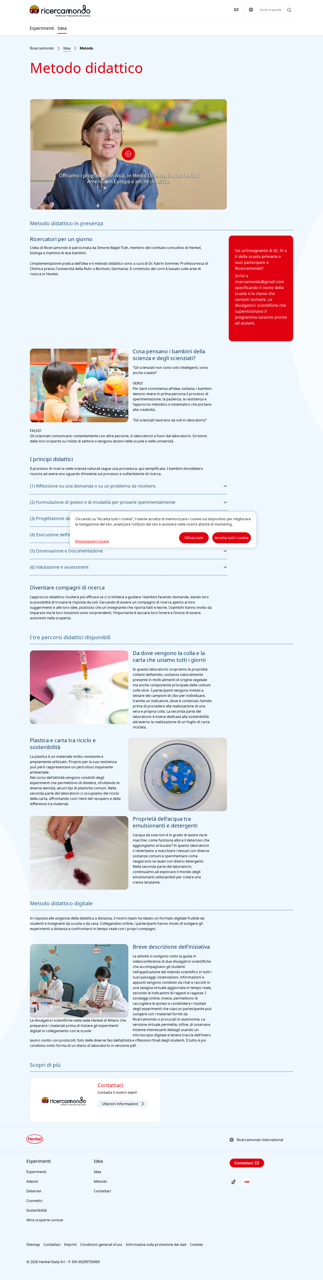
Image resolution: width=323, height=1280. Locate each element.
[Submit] (289, 9)
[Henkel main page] (60, 11)
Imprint (70, 1244)
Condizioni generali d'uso (101, 1244)
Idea (62, 28)
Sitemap (33, 1244)
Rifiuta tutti (194, 537)
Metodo (100, 1181)
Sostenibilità (36, 1210)
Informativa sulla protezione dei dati (156, 1244)
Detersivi (33, 1191)
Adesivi (32, 1181)
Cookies (196, 1244)
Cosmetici (34, 1200)
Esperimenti (42, 28)
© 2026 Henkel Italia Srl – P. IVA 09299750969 (63, 1261)
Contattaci (102, 1191)
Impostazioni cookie (92, 541)
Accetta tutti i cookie (232, 537)
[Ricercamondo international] (251, 9)
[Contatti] (236, 9)
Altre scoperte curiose (44, 1220)
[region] (163, 530)
